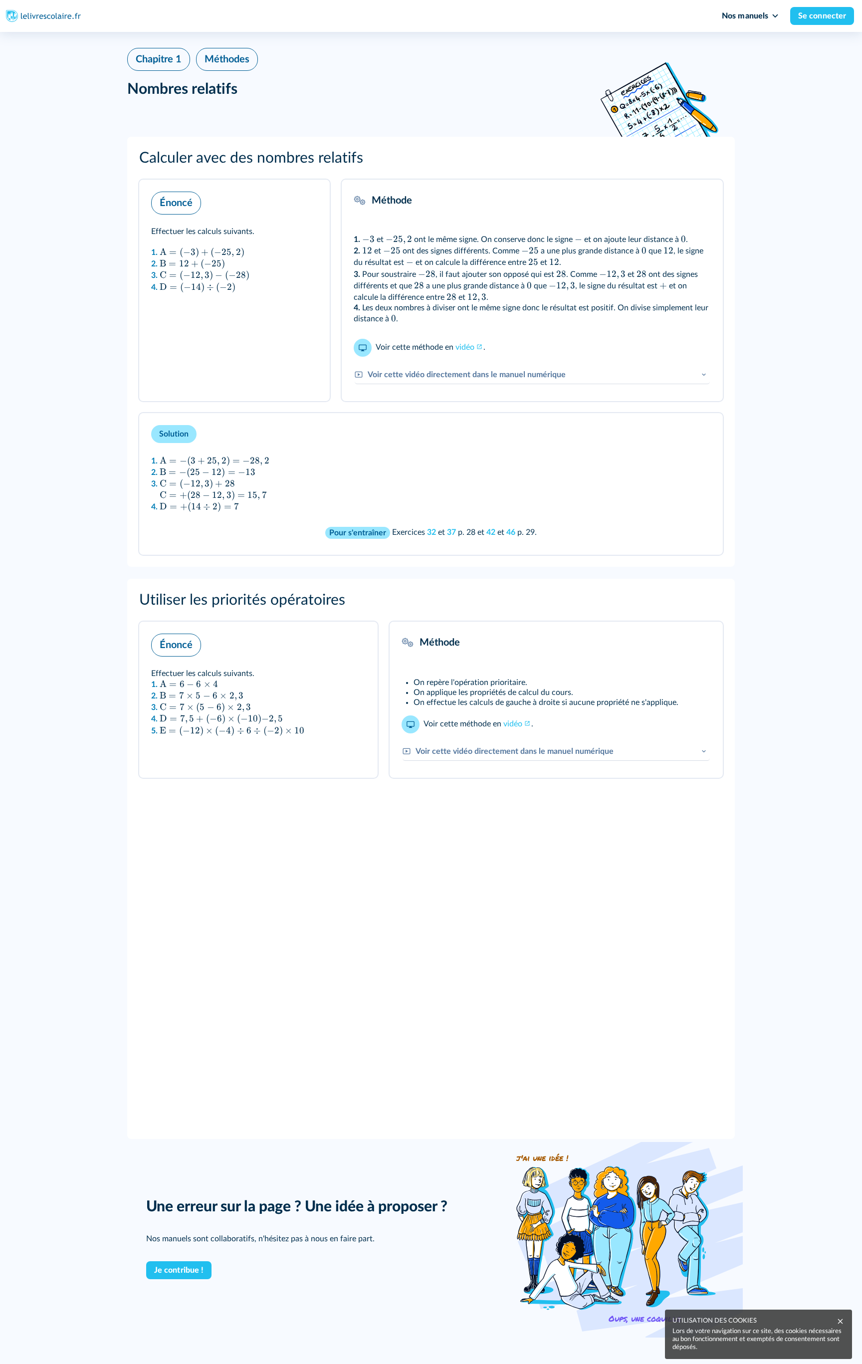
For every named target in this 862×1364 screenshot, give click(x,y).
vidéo (464, 347)
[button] (431, 158)
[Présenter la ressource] (307, 201)
